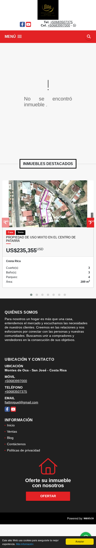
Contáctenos (16, 444)
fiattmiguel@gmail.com (21, 402)
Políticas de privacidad (23, 450)
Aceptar (79, 541)
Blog (10, 438)
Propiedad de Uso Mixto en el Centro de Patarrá (41, 239)
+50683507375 (61, 22)
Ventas (12, 431)
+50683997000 (59, 25)
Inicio (11, 425)
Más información (25, 544)
